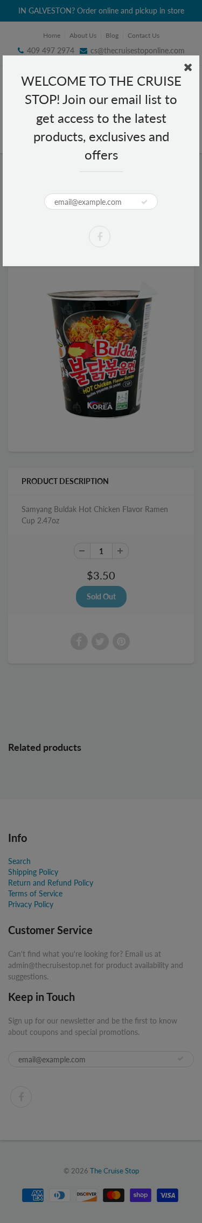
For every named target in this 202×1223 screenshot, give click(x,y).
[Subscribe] (144, 202)
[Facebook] (99, 236)
